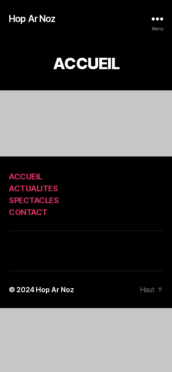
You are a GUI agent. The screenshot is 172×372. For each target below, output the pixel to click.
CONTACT (28, 212)
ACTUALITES (33, 188)
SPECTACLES (34, 200)
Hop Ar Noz (32, 18)
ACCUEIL (25, 176)
